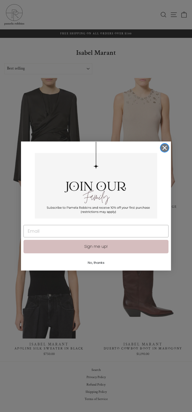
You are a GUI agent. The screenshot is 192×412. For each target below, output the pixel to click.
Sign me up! (96, 246)
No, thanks (96, 262)
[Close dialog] (164, 147)
